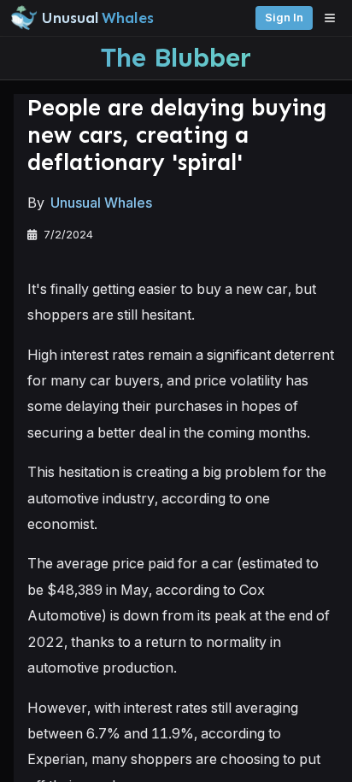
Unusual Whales (101, 202)
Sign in (284, 17)
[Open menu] (334, 18)
